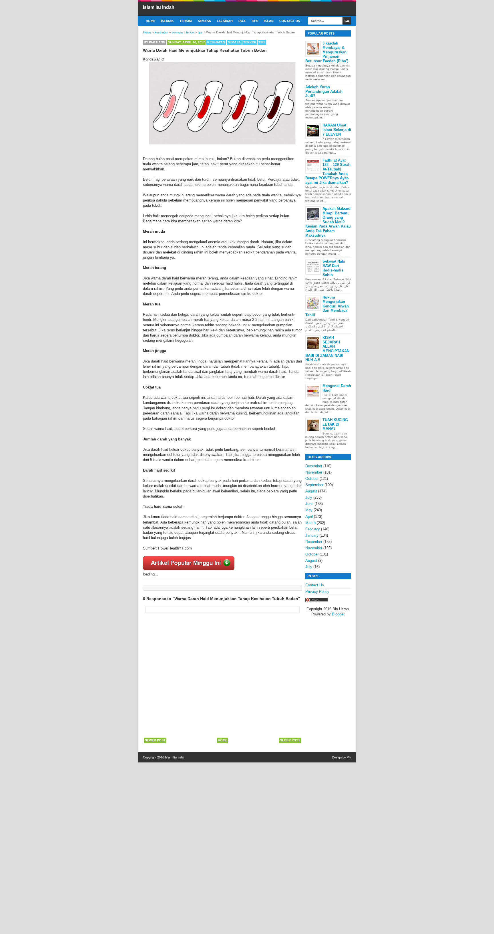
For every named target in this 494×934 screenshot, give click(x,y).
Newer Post (155, 740)
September (314, 485)
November (313, 472)
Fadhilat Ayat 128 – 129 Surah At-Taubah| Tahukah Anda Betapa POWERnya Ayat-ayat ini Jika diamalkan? (327, 171)
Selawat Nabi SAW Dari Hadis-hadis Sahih (333, 268)
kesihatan (216, 42)
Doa (242, 21)
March (310, 523)
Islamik (167, 21)
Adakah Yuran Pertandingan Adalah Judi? (323, 91)
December (313, 466)
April (309, 516)
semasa (234, 42)
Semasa (204, 21)
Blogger (338, 614)
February (312, 529)
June (309, 504)
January (311, 535)
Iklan (269, 21)
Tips (254, 21)
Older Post (290, 740)
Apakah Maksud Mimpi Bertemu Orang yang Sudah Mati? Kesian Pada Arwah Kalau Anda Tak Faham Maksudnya (328, 221)
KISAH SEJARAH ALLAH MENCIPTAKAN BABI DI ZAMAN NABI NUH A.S (327, 348)
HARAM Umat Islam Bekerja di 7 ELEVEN (336, 129)
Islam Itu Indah (158, 7)
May (308, 510)
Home (150, 21)
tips (261, 42)
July (308, 497)
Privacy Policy (317, 591)
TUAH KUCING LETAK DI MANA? (335, 424)
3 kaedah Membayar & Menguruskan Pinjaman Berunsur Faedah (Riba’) (326, 52)
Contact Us (289, 21)
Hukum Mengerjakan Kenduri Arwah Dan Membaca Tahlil (327, 306)
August (311, 491)
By (155, 42)
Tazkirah (225, 21)
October (311, 478)
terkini (249, 42)
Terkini (186, 21)
